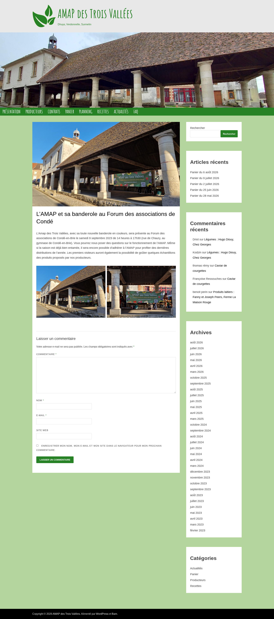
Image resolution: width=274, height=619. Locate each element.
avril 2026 (196, 366)
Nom (40, 400)
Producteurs (34, 111)
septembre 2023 (200, 489)
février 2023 (197, 530)
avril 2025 (196, 413)
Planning (85, 111)
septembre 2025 (200, 383)
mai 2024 (196, 454)
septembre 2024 (200, 430)
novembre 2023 (200, 477)
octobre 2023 (198, 483)
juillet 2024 (197, 442)
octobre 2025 (198, 377)
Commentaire (46, 354)
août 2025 (196, 389)
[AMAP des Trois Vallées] (137, 69)
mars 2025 (197, 418)
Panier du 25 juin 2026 (204, 189)
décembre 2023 (200, 471)
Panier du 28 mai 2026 (204, 195)
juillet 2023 (197, 501)
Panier (69, 111)
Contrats (54, 111)
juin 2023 (196, 507)
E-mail (41, 415)
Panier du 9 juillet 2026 (204, 178)
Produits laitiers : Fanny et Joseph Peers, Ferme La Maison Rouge (214, 297)
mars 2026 (197, 371)
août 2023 (196, 495)
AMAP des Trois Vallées (95, 13)
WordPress (102, 613)
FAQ (136, 111)
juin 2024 (196, 448)
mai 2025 (196, 407)
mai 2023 (196, 512)
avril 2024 (196, 460)
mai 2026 (196, 360)
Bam (114, 613)
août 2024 (196, 436)
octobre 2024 (198, 424)
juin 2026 (196, 354)
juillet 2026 (197, 348)
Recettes (103, 111)
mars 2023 (197, 524)
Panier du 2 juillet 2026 (204, 184)
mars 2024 (197, 465)
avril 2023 (196, 518)
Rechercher (197, 128)
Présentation (11, 111)
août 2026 (196, 342)
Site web (42, 430)
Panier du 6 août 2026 (204, 172)
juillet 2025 (197, 395)
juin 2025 (196, 401)
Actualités (121, 111)
